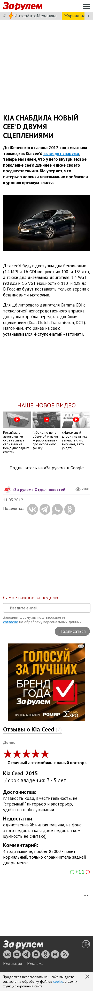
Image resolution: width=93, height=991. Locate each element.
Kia (7, 773)
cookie (58, 981)
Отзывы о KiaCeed (32, 729)
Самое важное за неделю (30, 597)
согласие (10, 621)
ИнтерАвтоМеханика (35, 16)
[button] (87, 977)
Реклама (35, 963)
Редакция (12, 963)
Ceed (17, 773)
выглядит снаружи (61, 153)
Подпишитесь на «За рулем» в (47, 467)
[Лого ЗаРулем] (22, 6)
